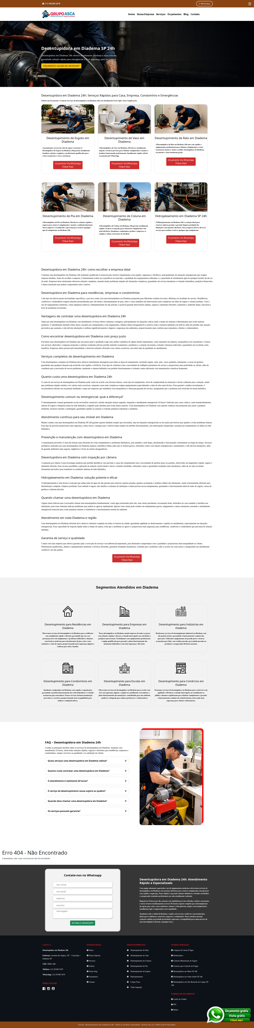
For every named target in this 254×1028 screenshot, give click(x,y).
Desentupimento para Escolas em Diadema (124, 683)
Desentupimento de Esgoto (140, 971)
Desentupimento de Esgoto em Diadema (67, 139)
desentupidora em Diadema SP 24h (77, 422)
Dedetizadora (178, 956)
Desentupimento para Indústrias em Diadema (181, 626)
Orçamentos (174, 14)
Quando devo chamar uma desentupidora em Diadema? (87, 801)
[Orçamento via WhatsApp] (228, 1014)
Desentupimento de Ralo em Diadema (181, 138)
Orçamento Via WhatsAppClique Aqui (68, 165)
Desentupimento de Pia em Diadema (68, 216)
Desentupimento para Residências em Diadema (68, 626)
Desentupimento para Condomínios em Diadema (68, 683)
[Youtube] (54, 989)
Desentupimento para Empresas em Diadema (124, 626)
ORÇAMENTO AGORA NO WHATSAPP (61, 65)
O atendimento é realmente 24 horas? (87, 780)
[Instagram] (49, 989)
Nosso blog (92, 971)
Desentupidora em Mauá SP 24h (185, 971)
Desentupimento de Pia (139, 966)
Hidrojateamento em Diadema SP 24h (181, 216)
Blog (186, 14)
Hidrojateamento (136, 977)
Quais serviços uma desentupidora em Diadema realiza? (87, 760)
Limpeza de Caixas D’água (183, 950)
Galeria (91, 966)
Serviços (160, 14)
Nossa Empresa (145, 14)
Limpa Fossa (135, 982)
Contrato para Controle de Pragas (185, 966)
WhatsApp (205, 4)
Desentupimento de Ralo (139, 950)
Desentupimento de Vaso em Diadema (124, 139)
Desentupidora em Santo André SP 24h (187, 977)
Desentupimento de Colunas (140, 961)
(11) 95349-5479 (52, 3)
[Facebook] (45, 989)
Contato (195, 14)
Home (131, 14)
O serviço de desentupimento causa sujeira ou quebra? (87, 790)
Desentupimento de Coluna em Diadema (124, 217)
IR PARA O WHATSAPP (82, 923)
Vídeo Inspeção (136, 987)
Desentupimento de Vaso (139, 956)
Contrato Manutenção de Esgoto (185, 961)
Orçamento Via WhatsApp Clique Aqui (127, 558)
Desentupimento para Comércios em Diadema (181, 683)
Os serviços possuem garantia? (87, 811)
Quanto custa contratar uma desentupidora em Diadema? (87, 770)
